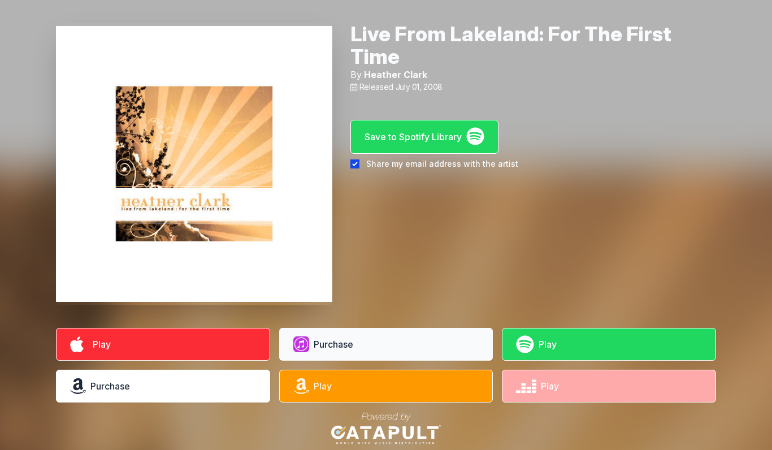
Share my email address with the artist (442, 163)
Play (99, 344)
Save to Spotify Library (413, 136)
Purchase (333, 344)
